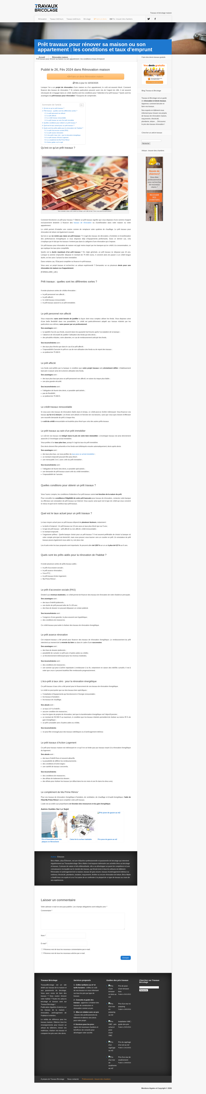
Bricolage (87, 19)
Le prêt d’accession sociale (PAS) (57, 130)
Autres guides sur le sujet (55, 142)
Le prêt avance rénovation (55, 133)
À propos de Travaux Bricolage (52, 1079)
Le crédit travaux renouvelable (56, 118)
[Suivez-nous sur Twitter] (148, 19)
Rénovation (42, 19)
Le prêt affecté (51, 115)
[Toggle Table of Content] (80, 105)
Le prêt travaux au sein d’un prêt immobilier (60, 120)
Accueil (42, 57)
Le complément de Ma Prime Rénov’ (58, 140)
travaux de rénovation (83, 223)
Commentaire (46, 910)
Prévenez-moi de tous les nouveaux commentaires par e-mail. (66, 949)
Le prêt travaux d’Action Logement (57, 137)
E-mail (44, 943)
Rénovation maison (60, 57)
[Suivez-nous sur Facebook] (155, 19)
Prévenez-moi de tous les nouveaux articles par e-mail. (64, 953)
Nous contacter (73, 1079)
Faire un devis (86, 76)
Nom (43, 935)
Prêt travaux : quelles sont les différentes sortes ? (60, 111)
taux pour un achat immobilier (83, 454)
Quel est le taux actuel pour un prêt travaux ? (59, 125)
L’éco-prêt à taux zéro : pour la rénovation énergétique (63, 135)
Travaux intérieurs (56, 19)
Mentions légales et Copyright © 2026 (156, 1088)
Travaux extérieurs (73, 19)
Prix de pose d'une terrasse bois (123, 988)
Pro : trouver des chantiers (122, 19)
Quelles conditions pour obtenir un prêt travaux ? (60, 123)
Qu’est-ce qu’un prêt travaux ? (54, 108)
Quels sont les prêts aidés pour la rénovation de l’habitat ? (63, 128)
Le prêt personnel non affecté (56, 113)
